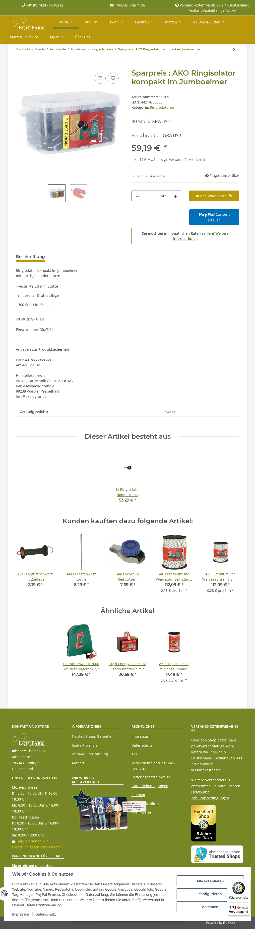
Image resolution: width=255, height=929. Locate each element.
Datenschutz (141, 745)
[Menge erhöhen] (175, 196)
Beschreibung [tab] (30, 256)
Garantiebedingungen (149, 785)
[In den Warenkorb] (20, 66)
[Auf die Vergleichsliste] (100, 78)
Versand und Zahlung (90, 754)
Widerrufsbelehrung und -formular (153, 766)
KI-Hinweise (141, 812)
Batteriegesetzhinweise (150, 777)
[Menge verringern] (137, 196)
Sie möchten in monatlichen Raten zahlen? (185, 236)
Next (231, 566)
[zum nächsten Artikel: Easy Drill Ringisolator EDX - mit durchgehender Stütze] (234, 49)
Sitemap (138, 794)
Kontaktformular (85, 745)
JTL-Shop (229, 923)
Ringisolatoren (162, 107)
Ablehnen (210, 907)
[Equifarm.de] (28, 22)
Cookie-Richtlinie (145, 803)
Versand (176, 159)
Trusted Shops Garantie (91, 736)
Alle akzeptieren (210, 881)
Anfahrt (78, 763)
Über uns (82, 37)
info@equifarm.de (129, 5)
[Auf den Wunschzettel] (113, 78)
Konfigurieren (210, 894)
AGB (134, 754)
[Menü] (247, 882)
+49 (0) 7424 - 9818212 (44, 5)
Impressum (140, 736)
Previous (24, 566)
